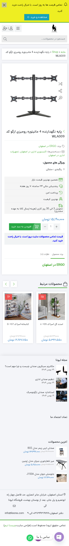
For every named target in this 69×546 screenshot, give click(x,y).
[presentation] (14, 284)
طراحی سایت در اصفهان (42, 530)
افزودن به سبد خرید (21, 226)
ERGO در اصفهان (47, 146)
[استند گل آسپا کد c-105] (51, 306)
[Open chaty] (59, 537)
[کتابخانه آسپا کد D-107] (18, 306)
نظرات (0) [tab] (45, 254)
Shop (55, 52)
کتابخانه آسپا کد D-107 (18, 324)
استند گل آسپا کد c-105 (51, 324)
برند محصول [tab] (57, 254)
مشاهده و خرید (38, 17)
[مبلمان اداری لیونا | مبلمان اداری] (53, 29)
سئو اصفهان (20, 530)
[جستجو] (5, 38)
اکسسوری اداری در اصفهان (33, 151)
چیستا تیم (10, 525)
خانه (63, 52)
